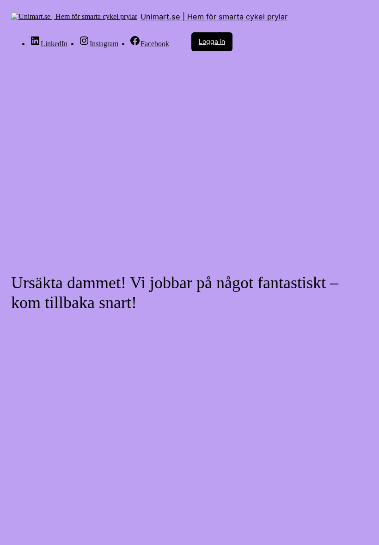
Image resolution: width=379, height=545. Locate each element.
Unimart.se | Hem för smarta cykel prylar (214, 16)
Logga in (212, 41)
